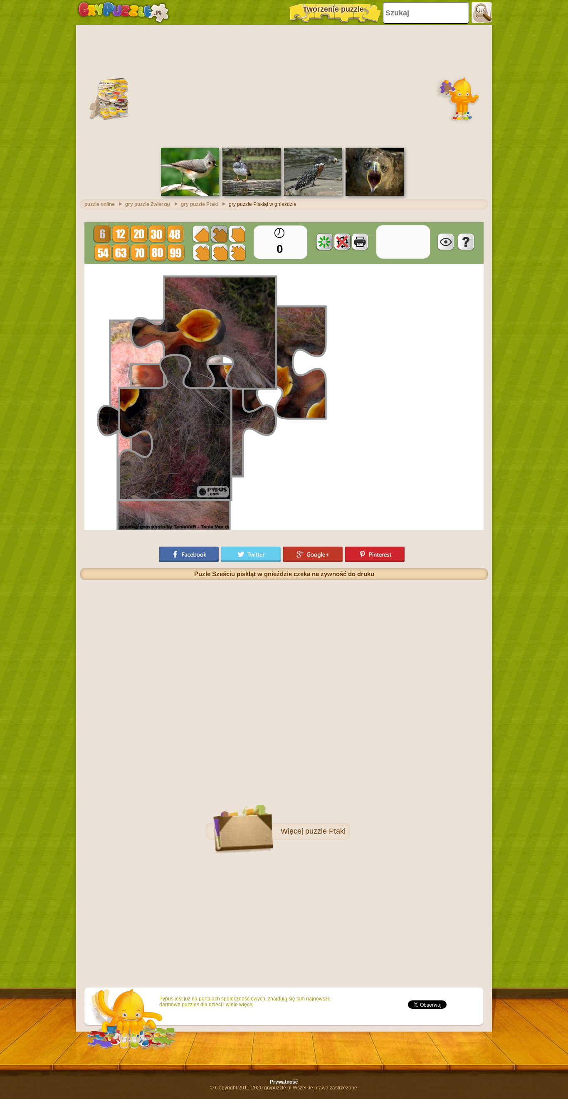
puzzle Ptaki (325, 831)
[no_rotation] (342, 241)
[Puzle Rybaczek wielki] (313, 194)
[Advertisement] (284, 85)
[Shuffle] (324, 241)
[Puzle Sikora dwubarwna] (190, 194)
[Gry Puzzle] (123, 12)
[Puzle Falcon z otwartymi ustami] (375, 194)
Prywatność (284, 1082)
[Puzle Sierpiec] (251, 194)
